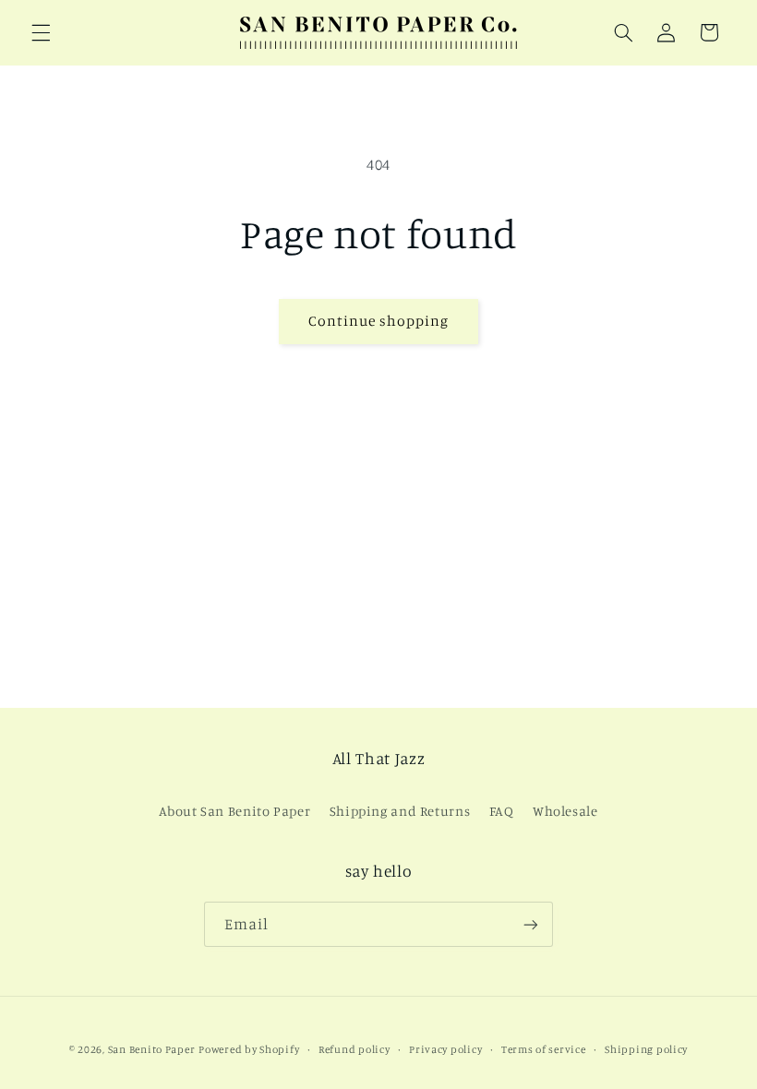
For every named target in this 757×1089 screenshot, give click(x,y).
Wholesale (565, 811)
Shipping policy (646, 1049)
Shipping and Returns (400, 811)
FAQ (501, 811)
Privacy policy (445, 1049)
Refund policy (354, 1049)
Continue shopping (379, 320)
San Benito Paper (152, 1049)
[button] (40, 32)
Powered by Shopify (248, 1049)
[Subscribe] (531, 924)
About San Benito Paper (234, 811)
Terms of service (543, 1049)
